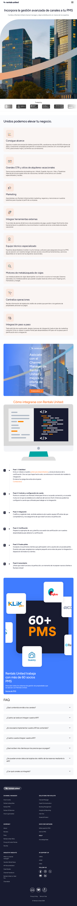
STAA (40, 863)
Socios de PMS (10, 691)
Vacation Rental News (10, 862)
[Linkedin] (45, 875)
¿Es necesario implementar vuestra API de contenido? (27, 728)
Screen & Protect (43, 817)
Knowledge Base (43, 839)
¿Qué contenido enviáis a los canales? (21, 707)
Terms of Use (43, 896)
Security (6, 846)
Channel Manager (44, 800)
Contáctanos (17, 482)
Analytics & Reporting (45, 810)
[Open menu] (72, 2)
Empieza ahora (35, 391)
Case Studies (7, 869)
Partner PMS (7, 807)
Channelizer (7, 881)
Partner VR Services (9, 810)
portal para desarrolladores (39, 472)
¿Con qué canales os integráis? (18, 771)
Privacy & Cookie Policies (10, 842)
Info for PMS (42, 831)
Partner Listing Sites (9, 803)
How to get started (9, 814)
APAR (40, 860)
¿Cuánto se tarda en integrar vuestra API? (23, 718)
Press (5, 835)
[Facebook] (40, 871)
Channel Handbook (9, 872)
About (5, 828)
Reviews (6, 831)
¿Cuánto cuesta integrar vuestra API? (21, 738)
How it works (7, 800)
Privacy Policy (34, 896)
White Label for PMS (44, 828)
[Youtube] (40, 875)
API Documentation (9, 865)
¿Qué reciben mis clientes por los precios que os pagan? (28, 748)
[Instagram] (45, 871)
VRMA (41, 856)
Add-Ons (41, 814)
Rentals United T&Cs (9, 839)
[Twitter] (50, 871)
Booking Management (45, 807)
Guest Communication (45, 803)
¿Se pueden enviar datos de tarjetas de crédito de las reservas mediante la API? (35, 759)
